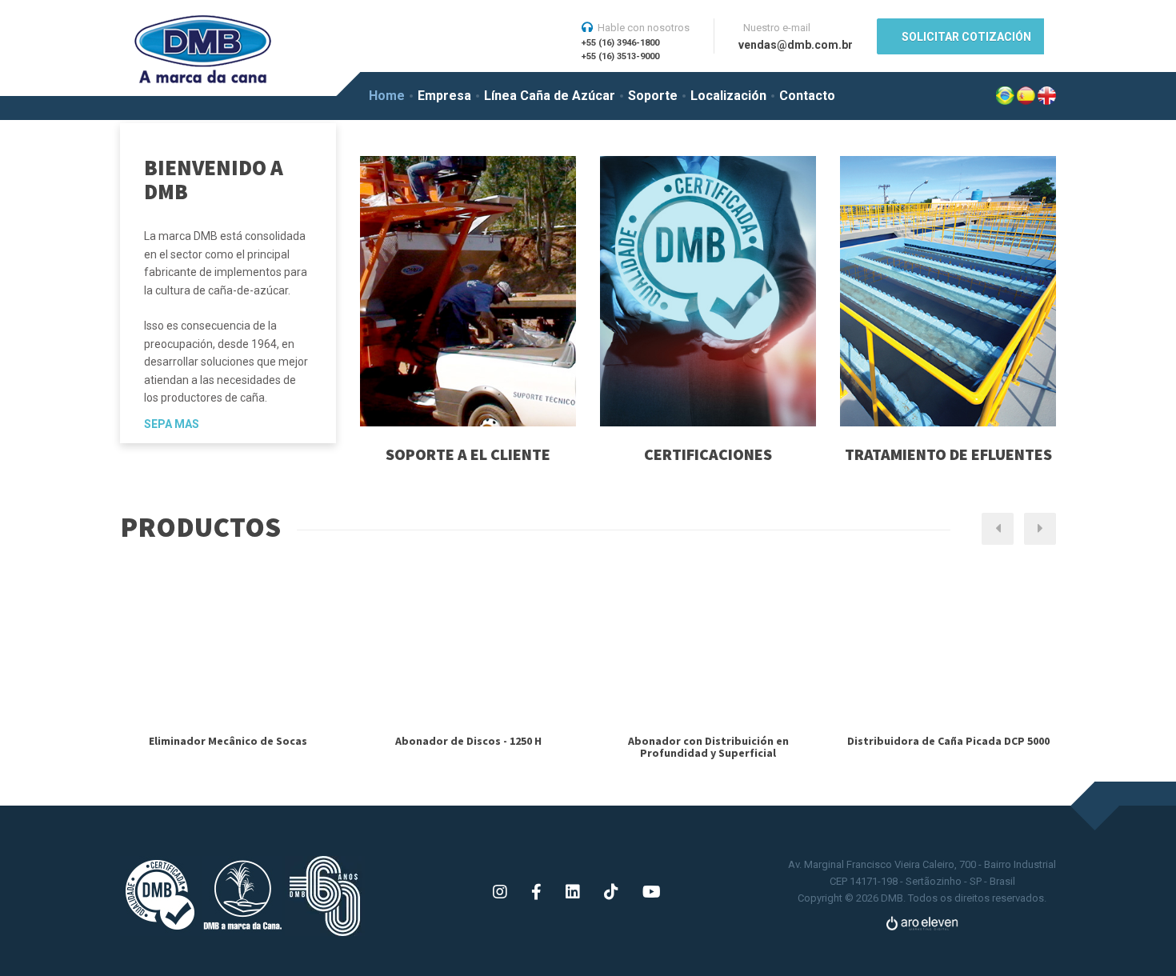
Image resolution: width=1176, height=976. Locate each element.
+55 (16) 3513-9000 (620, 56)
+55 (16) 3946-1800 (620, 43)
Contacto (807, 95)
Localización (728, 95)
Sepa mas (171, 424)
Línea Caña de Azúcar (549, 95)
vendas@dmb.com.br (795, 44)
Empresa (444, 95)
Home (387, 95)
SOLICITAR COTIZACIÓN (966, 36)
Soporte (653, 95)
